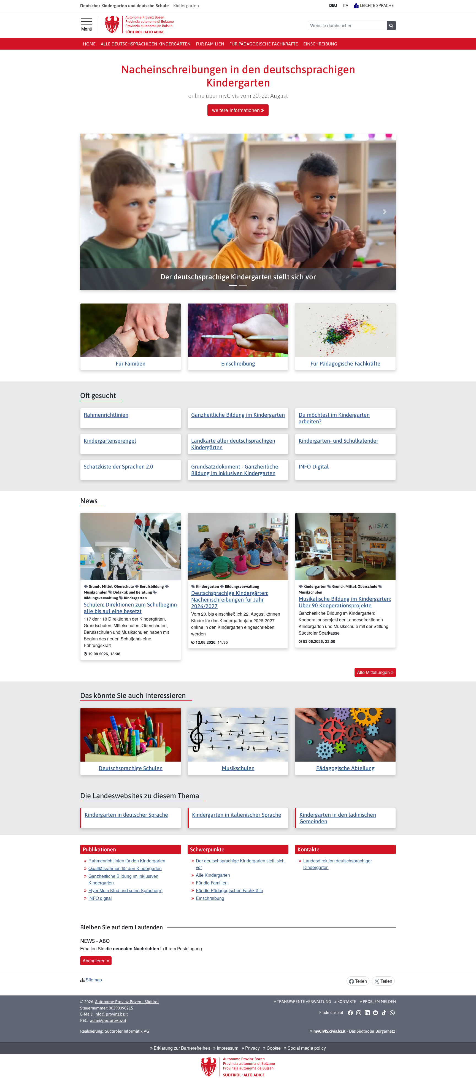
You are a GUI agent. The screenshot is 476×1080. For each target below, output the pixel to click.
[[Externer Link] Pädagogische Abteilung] (345, 734)
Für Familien (210, 43)
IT (345, 5)
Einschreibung (320, 43)
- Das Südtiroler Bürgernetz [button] (353, 1031)
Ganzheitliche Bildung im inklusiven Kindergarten (123, 879)
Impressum (227, 1048)
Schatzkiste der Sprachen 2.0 (118, 466)
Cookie (273, 1048)
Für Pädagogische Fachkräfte (263, 43)
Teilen (360, 981)
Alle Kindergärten (213, 875)
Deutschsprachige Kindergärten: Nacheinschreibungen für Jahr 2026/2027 (229, 599)
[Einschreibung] (238, 329)
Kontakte (346, 1001)
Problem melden (379, 1001)
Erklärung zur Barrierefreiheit (181, 1048)
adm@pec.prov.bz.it (108, 1020)
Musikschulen (238, 768)
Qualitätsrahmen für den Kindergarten (125, 868)
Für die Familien (212, 882)
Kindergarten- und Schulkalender (338, 440)
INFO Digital (314, 466)
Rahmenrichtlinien (106, 415)
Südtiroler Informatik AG (127, 1031)
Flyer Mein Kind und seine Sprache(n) (125, 890)
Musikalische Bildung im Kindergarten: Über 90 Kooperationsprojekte (345, 602)
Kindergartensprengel (110, 440)
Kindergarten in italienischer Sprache (236, 814)
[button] (238, 277)
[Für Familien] (130, 329)
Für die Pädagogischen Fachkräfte (229, 890)
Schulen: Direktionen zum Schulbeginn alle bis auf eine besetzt (130, 607)
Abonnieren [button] (95, 960)
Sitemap (94, 979)
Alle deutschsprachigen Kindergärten (146, 43)
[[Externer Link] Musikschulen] (238, 734)
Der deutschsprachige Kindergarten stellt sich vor (240, 863)
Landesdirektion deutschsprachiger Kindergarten (337, 863)
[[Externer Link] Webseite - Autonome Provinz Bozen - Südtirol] (139, 25)
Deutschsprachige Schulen (131, 768)
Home (89, 43)
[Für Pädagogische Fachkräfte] (345, 329)
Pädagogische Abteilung (345, 768)
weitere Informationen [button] (236, 110)
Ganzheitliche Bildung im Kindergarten (238, 415)
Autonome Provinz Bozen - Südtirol (127, 1001)
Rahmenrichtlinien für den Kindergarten (126, 860)
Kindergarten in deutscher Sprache (126, 814)
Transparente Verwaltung (303, 1001)
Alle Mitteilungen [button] (374, 672)
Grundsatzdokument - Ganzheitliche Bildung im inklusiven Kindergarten (234, 469)
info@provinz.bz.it (111, 1014)
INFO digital (100, 898)
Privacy (252, 1048)
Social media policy (306, 1048)
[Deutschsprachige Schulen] (130, 734)
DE (333, 5)
